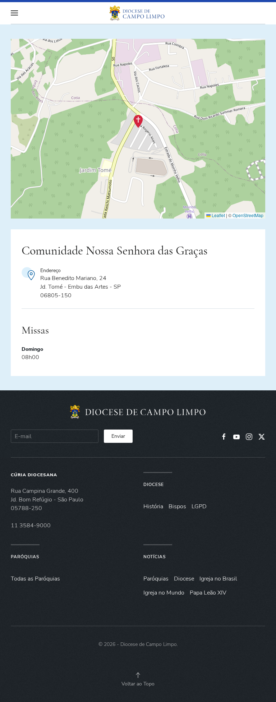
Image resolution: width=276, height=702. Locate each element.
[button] (14, 13)
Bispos (177, 506)
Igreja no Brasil (218, 579)
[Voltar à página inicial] (138, 13)
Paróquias (25, 557)
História (153, 506)
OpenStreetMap (248, 215)
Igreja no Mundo (163, 593)
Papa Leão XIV (208, 593)
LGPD (199, 506)
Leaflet (218, 215)
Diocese (153, 484)
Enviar (118, 436)
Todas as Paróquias (35, 579)
